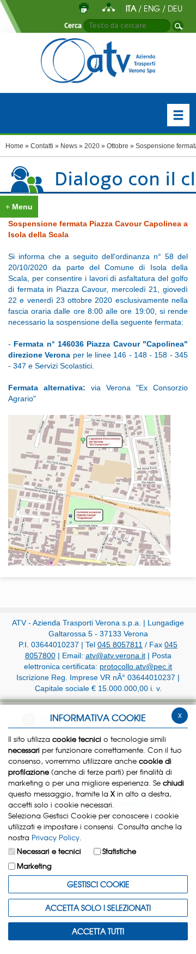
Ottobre (117, 146)
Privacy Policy (55, 837)
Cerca (73, 26)
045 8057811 (120, 644)
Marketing (34, 866)
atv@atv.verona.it (115, 655)
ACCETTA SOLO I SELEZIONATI (98, 907)
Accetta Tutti (98, 931)
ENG (152, 8)
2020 (92, 146)
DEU (175, 8)
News (68, 146)
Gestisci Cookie (98, 884)
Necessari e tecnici (49, 851)
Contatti (41, 146)
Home (14, 146)
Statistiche (119, 851)
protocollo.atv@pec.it (136, 666)
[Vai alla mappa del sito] (108, 8)
